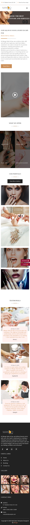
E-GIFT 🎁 (25, 264)
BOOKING (25, 260)
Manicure (5, 144)
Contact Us (6, 466)
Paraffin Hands (22, 163)
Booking (5, 463)
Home (5, 458)
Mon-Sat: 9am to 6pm (23, 2)
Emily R (15, 412)
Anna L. (15, 339)
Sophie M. (15, 376)
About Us (6, 460)
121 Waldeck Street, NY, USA (9, 2)
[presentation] (24, 21)
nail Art (4, 163)
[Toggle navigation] (27, 8)
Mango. (16, 522)
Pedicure (19, 144)
